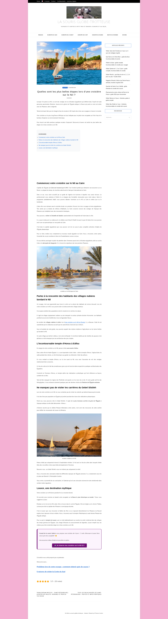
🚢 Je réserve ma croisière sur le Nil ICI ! (69, 545)
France (40, 35)
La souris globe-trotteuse (84, 22)
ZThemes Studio (98, 613)
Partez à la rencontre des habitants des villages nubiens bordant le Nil (58, 140)
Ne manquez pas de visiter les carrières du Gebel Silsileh (55, 145)
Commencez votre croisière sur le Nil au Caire (52, 137)
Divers (124, 35)
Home (38, 1)
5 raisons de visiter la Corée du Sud (51, 572)
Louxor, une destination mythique (48, 148)
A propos (47, 1)
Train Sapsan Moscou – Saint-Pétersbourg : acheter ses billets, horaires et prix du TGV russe (53, 594)
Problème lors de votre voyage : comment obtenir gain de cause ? (63, 567)
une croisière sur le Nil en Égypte (75, 322)
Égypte (65, 87)
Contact (53, 1)
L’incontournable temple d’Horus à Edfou (50, 142)
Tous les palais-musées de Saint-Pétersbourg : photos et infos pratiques (86, 593)
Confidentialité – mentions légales (66, 1)
